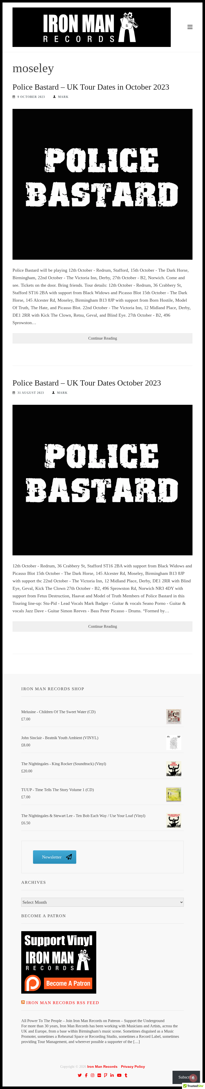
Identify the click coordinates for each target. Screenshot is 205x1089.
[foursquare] (105, 1075)
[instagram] (92, 1075)
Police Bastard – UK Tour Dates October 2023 (86, 382)
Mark (63, 97)
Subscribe (186, 1077)
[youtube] (119, 1075)
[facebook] (86, 1075)
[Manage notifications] (193, 1078)
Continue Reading (102, 338)
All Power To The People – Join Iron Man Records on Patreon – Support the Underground (92, 1021)
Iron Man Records (102, 1067)
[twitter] (80, 1075)
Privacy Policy (133, 1067)
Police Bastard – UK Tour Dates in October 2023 (90, 86)
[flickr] (99, 1075)
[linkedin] (112, 1075)
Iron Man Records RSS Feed (62, 1002)
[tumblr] (126, 1075)
